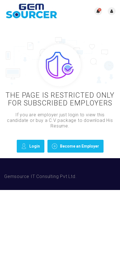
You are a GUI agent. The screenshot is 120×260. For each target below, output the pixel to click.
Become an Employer (79, 146)
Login (34, 146)
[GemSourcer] (32, 11)
